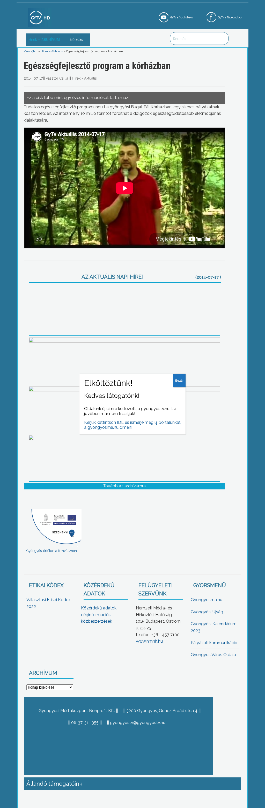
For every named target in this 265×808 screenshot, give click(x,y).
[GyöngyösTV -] (39, 17)
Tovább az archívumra (124, 485)
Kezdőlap (30, 51)
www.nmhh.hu (149, 641)
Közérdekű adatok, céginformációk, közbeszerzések (99, 615)
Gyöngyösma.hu (206, 599)
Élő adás (76, 39)
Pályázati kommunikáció (214, 642)
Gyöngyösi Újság (207, 611)
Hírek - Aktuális (52, 51)
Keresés (222, 38)
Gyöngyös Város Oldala (213, 654)
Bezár (179, 380)
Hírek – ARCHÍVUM (44, 39)
